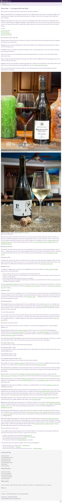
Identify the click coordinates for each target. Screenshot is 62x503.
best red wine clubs (55, 375)
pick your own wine (32, 412)
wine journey (25, 330)
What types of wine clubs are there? (6, 33)
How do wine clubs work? (5, 31)
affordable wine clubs (27, 435)
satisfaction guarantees (6, 243)
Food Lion (49, 485)
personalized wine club (6, 242)
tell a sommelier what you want (47, 412)
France (43, 404)
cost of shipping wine (29, 286)
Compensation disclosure (12, 496)
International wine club (54, 402)
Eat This (20, 485)
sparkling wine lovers (52, 385)
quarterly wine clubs (19, 363)
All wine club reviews (5, 465)
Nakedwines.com (26, 445)
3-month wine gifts (39, 423)
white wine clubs (26, 378)
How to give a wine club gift (6, 475)
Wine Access (18, 447)
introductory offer (31, 296)
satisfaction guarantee (49, 305)
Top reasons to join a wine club (6, 30)
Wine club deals (4, 464)
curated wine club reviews (47, 263)
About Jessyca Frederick (23, 493)
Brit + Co (45, 485)
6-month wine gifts (48, 423)
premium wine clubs (10, 335)
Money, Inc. (31, 485)
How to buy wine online (5, 471)
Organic (47, 393)
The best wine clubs (5, 455)
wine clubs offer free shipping (11, 284)
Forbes (11, 485)
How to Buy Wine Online (52, 269)
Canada (9, 287)
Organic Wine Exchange (49, 397)
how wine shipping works (40, 242)
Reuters (2, 485)
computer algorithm (8, 414)
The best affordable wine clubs (7, 457)
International (35, 374)
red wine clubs (28, 374)
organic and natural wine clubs (45, 391)
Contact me (3, 493)
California (22, 374)
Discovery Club (25, 151)
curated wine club (52, 240)
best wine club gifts (22, 438)
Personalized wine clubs (6, 460)
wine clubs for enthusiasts (43, 332)
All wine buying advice (5, 478)
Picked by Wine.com (38, 448)
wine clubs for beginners (18, 332)
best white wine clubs (27, 380)
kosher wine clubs (36, 399)
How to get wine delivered (6, 473)
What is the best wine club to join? (6, 34)
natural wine (16, 394)
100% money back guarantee (41, 65)
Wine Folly (7, 485)
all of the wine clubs (41, 365)
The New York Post (38, 485)
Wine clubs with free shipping (6, 462)
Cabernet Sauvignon (6, 375)
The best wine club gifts (5, 459)
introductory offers (51, 242)
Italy (47, 404)
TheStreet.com (26, 485)
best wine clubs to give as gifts (51, 418)
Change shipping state (5, 4)
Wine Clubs (4, 3)
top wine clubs (32, 436)
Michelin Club (27, 232)
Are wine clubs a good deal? (5, 32)
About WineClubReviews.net (12, 493)
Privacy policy (3, 496)
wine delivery (38, 286)
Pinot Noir (14, 375)
